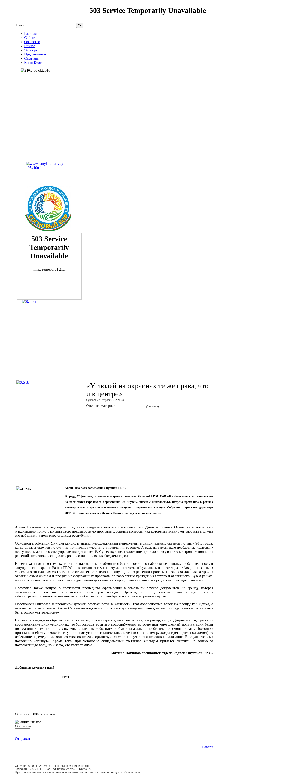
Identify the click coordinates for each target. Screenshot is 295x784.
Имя (65, 677)
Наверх (207, 747)
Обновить (23, 726)
